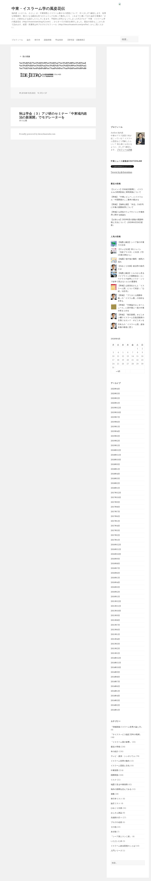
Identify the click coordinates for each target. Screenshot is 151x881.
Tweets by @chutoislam (121, 172)
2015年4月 (115, 639)
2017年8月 (115, 506)
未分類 (113, 831)
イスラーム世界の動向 (120, 761)
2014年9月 (115, 672)
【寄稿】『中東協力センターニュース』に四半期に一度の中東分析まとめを (131, 308)
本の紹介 (114, 751)
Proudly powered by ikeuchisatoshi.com (37, 134)
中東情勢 (114, 770)
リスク (113, 779)
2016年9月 (115, 558)
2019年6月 (115, 421)
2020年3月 (115, 393)
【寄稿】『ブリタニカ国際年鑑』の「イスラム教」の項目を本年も (131, 298)
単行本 (37, 39)
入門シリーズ (116, 850)
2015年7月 (115, 625)
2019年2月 (115, 440)
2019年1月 (115, 445)
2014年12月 (116, 658)
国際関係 (114, 775)
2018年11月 (116, 455)
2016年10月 (116, 554)
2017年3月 (115, 530)
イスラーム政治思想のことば (123, 846)
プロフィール (17, 39)
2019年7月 (115, 417)
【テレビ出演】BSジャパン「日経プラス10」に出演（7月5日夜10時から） (131, 252)
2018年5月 (115, 469)
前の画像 (26, 56)
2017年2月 (115, 535)
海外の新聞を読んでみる (121, 789)
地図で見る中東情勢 (119, 784)
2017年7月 (115, 511)
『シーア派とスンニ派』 (121, 836)
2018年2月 (115, 483)
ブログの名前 (116, 822)
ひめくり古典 (116, 808)
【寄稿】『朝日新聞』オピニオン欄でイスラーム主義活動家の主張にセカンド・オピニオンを (131, 317)
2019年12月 (116, 407)
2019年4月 (115, 431)
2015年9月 (115, 615)
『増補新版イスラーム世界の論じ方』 (127, 727)
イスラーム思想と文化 (120, 765)
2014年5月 (115, 691)
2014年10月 (116, 667)
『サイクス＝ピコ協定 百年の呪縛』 (126, 734)
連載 (113, 794)
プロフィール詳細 (124, 149)
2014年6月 (115, 686)
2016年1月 (115, 596)
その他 (113, 827)
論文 (29, 39)
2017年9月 (115, 502)
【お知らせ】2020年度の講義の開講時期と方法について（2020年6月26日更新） (127, 222)
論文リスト (115, 803)
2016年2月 (115, 591)
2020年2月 (115, 398)
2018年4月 (115, 473)
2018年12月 (116, 450)
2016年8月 (115, 563)
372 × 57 (43, 93)
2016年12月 (116, 544)
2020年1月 (115, 403)
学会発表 (59, 39)
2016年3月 (115, 587)
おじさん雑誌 (116, 812)
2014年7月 (115, 681)
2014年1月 (115, 710)
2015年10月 (116, 610)
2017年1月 (115, 540)
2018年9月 (115, 464)
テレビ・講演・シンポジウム (123, 756)
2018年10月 (116, 459)
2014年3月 (115, 700)
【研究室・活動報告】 (76, 39)
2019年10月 (116, 412)
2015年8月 (115, 620)
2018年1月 (115, 488)
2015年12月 (116, 601)
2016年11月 (116, 549)
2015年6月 (115, 629)
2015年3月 (115, 643)
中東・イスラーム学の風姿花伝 (38, 8)
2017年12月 (116, 492)
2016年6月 (115, 573)
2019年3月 (115, 436)
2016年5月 (115, 577)
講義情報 (47, 39)
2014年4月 (115, 695)
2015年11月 (116, 606)
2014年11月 (116, 662)
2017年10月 (116, 497)
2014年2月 (115, 705)
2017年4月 (115, 525)
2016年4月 (115, 582)
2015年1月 (115, 653)
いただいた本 (116, 841)
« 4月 (118, 371)
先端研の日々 (116, 817)
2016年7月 (115, 568)
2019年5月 (115, 426)
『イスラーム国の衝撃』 (121, 742)
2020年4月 (115, 388)
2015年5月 (115, 634)
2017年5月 (115, 521)
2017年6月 (115, 516)
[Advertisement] (127, 86)
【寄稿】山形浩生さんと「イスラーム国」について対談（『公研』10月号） (131, 288)
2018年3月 (115, 478)
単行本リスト (116, 798)
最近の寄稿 (115, 746)
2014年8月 (115, 676)
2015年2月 (115, 648)
